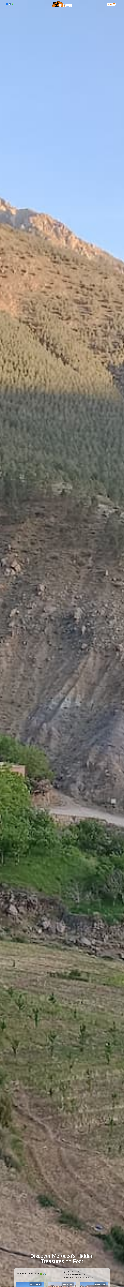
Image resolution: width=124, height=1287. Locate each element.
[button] (2, 20)
